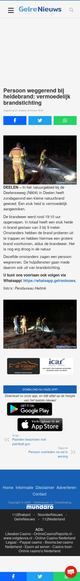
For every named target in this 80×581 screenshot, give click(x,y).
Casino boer (62, 546)
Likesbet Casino (18, 533)
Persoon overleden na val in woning (48, 452)
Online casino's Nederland (39, 550)
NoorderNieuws (50, 514)
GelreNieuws (24, 519)
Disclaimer (45, 487)
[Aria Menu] (10, 10)
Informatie (24, 487)
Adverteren (66, 487)
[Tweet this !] (40, 120)
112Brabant (21, 514)
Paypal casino (31, 542)
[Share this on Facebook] (14, 120)
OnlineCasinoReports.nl (53, 533)
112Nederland (53, 519)
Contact (39, 494)
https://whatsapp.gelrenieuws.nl (51, 280)
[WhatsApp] (65, 120)
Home (8, 487)
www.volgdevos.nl (18, 537)
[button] (71, 572)
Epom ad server (37, 546)
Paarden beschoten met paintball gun (29, 440)
